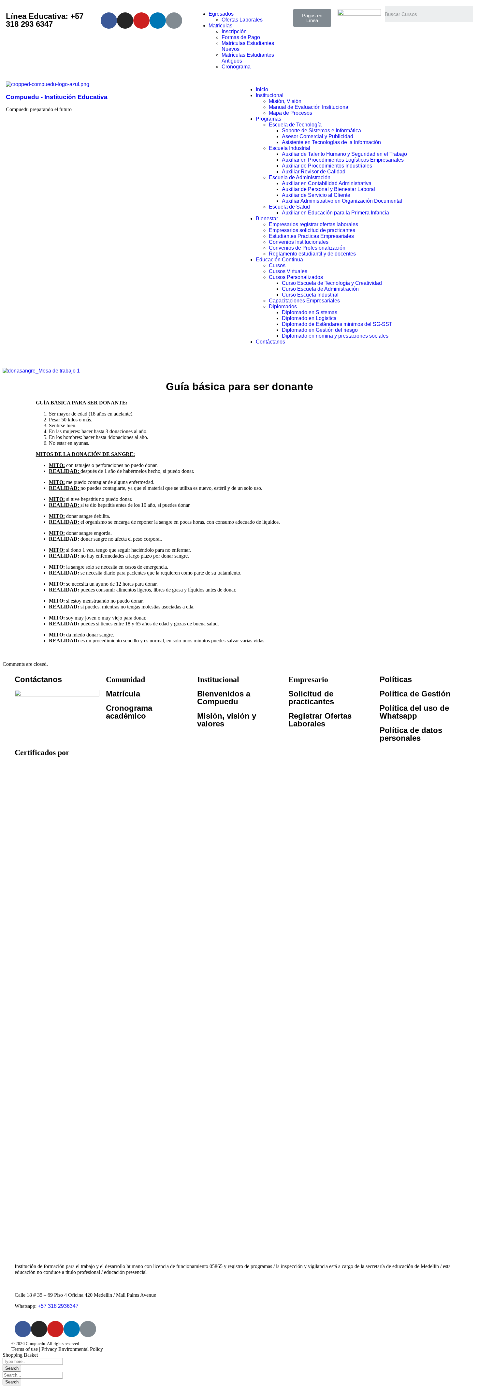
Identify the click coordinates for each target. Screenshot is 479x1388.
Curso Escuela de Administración (320, 289)
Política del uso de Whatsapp (414, 712)
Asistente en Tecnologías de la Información (331, 142)
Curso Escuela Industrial (310, 295)
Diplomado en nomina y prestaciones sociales (335, 336)
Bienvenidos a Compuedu (223, 697)
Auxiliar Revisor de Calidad (313, 171)
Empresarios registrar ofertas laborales (313, 224)
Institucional (269, 95)
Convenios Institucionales (298, 242)
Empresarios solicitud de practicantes (312, 230)
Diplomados (283, 306)
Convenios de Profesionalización (307, 248)
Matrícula (123, 693)
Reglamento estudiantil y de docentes (312, 253)
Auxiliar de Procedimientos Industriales (327, 165)
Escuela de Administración (299, 177)
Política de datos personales (411, 734)
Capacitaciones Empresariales (304, 300)
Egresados (221, 14)
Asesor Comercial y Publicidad (317, 136)
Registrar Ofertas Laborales (320, 719)
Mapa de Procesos (290, 113)
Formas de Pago (241, 37)
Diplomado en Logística (309, 318)
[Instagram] (125, 20)
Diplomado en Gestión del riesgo (320, 330)
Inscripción (234, 31)
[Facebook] (109, 20)
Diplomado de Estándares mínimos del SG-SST (337, 324)
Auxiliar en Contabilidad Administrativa (326, 183)
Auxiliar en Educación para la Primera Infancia (335, 212)
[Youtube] (141, 20)
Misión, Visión (285, 101)
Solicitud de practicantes (311, 697)
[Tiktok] (174, 20)
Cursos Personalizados (296, 277)
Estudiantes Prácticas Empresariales (311, 236)
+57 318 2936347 (58, 1306)
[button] (312, 18)
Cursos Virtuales (288, 271)
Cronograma (236, 66)
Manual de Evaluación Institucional (309, 107)
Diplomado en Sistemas (309, 312)
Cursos (277, 265)
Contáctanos (270, 341)
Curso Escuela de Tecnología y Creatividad (332, 283)
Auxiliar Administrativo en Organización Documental (342, 201)
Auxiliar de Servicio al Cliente (316, 195)
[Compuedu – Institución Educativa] (47, 84)
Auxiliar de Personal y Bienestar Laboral (328, 189)
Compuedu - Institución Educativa (57, 97)
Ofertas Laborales (242, 19)
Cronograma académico (129, 712)
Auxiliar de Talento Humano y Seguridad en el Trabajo (344, 154)
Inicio (262, 89)
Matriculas (220, 25)
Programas (268, 119)
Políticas (396, 679)
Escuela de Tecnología (295, 124)
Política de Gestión (415, 693)
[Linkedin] (158, 20)
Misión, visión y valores (226, 719)
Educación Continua (279, 259)
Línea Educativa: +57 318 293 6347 (44, 20)
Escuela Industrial (289, 148)
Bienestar (267, 218)
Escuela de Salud (289, 207)
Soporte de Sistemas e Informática (321, 130)
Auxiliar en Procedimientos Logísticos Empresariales (343, 160)
